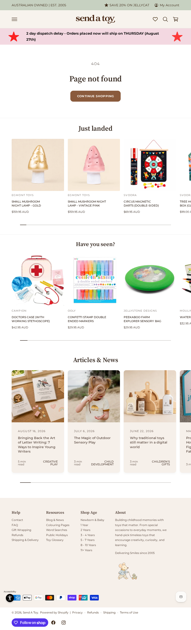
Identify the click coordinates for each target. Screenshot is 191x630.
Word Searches (56, 530)
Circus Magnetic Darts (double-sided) (141, 203)
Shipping (109, 612)
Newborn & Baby (92, 520)
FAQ (15, 525)
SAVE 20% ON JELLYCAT (129, 5)
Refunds (17, 535)
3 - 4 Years (88, 535)
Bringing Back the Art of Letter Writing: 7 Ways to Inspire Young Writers (36, 445)
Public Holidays (57, 535)
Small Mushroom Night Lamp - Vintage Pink (87, 203)
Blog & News (55, 520)
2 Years (85, 530)
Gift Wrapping (21, 530)
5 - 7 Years (88, 540)
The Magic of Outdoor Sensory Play (92, 440)
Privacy (77, 612)
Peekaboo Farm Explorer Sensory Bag (142, 319)
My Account (169, 5)
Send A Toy (30, 612)
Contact (17, 520)
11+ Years (86, 550)
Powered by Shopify (54, 612)
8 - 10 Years (88, 545)
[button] (14, 19)
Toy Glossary (55, 540)
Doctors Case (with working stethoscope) (31, 319)
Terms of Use (129, 612)
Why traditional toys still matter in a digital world (148, 442)
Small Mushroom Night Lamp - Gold (26, 203)
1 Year (84, 525)
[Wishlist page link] (155, 19)
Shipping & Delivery (25, 540)
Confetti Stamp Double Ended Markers (87, 319)
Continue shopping (95, 96)
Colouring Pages (57, 525)
